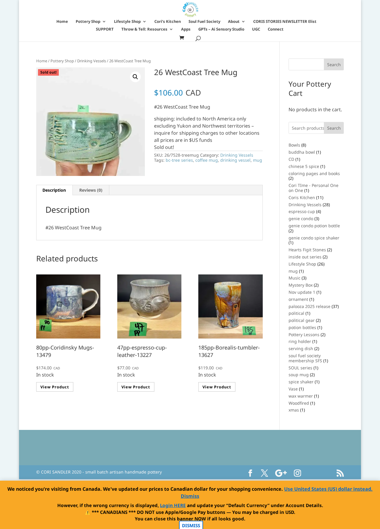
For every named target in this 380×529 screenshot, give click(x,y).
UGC (256, 29)
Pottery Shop (88, 21)
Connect (276, 29)
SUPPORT (105, 29)
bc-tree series (179, 160)
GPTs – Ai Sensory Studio (221, 29)
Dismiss (190, 496)
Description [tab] (54, 190)
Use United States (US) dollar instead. (328, 489)
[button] (135, 77)
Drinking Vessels (91, 60)
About (234, 21)
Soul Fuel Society (204, 21)
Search (334, 128)
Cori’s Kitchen (167, 21)
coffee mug (206, 160)
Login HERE (173, 505)
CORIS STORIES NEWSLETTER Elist (284, 21)
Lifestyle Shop (127, 21)
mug (257, 160)
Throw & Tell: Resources (144, 29)
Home (62, 21)
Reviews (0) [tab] (90, 190)
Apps (186, 29)
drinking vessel (235, 160)
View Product (54, 387)
